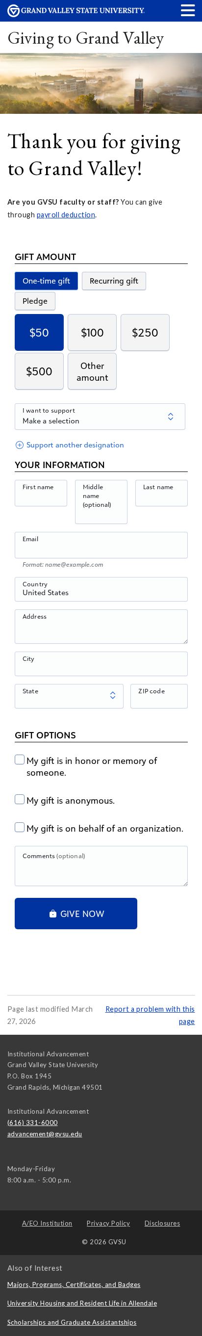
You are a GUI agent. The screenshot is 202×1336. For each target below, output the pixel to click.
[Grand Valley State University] (76, 14)
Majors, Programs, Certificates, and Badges (74, 1284)
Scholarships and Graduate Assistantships (72, 1322)
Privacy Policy (108, 1223)
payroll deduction (66, 214)
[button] (188, 10)
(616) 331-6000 (32, 1122)
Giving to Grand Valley (85, 37)
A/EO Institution (47, 1223)
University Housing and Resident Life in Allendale (82, 1303)
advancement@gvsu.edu (44, 1134)
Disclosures (162, 1223)
